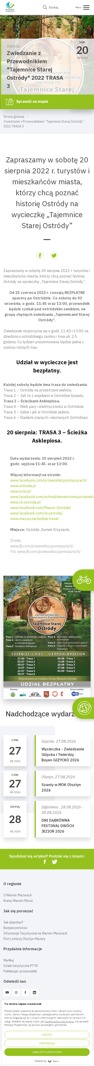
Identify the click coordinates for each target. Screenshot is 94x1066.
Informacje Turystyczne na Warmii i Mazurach (35, 933)
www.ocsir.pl (20, 491)
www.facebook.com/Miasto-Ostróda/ (40, 507)
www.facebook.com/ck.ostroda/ (36, 513)
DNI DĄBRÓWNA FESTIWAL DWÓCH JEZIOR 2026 (58, 826)
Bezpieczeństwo (15, 928)
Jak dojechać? (13, 922)
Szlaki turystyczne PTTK (20, 966)
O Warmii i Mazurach (17, 895)
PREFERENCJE (47, 1043)
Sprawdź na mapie (31, 101)
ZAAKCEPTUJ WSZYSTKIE (47, 1052)
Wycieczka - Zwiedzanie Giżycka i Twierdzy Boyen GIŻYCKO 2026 (63, 754)
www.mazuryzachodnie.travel (34, 518)
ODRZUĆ (47, 1034)
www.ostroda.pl (23, 485)
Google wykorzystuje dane (59, 1021)
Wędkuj (8, 960)
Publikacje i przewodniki (20, 971)
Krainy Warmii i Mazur (18, 901)
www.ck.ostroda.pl (25, 502)
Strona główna (13, 117)
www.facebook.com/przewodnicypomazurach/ (48, 480)
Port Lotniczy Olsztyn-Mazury (24, 939)
